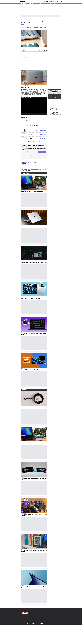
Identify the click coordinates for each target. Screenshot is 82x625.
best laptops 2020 (29, 60)
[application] (34, 105)
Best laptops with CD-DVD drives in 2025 (54, 113)
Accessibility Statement (25, 618)
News (22, 24)
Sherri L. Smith (27, 24)
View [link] (43, 130)
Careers (52, 618)
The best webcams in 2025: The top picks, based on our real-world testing (55, 105)
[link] (25, 130)
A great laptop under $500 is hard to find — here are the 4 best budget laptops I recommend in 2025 (54, 96)
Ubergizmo (40, 53)
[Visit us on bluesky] (49, 1)
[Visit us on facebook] (46, 1)
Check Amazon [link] (43, 134)
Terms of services (33, 154)
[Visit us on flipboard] (51, 1)
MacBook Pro (26, 52)
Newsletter (45, 50)
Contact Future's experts (34, 616)
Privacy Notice (26, 154)
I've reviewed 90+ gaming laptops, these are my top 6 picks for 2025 (54, 109)
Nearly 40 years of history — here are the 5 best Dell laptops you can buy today (55, 101)
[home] (21, 3)
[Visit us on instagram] (50, 1)
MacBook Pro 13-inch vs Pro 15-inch (27, 58)
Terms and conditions (25, 616)
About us (32, 618)
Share (23, 50)
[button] (60, 1)
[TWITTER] (26, 163)
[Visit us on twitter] (47, 1)
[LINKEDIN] (29, 163)
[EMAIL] (30, 163)
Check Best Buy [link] (43, 138)
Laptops (22, 18)
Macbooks (26, 18)
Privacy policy (43, 616)
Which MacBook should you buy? (27, 57)
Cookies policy (53, 616)
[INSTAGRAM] (27, 163)
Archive (42, 618)
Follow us (41, 50)
